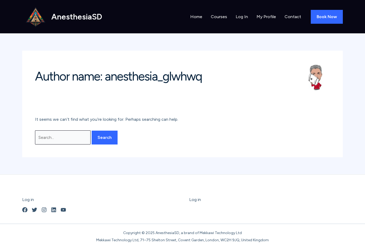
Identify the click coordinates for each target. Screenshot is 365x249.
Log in (28, 199)
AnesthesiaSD (76, 17)
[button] (327, 17)
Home (196, 16)
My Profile (266, 16)
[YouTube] (63, 209)
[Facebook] (25, 209)
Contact (293, 16)
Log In (242, 16)
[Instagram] (44, 209)
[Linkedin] (53, 209)
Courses (219, 16)
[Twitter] (34, 209)
